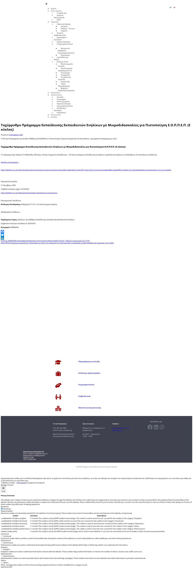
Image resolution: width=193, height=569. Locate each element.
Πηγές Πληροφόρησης (64, 85)
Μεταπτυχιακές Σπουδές (65, 65)
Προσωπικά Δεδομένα (120, 428)
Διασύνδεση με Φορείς (61, 58)
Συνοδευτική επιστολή (64, 78)
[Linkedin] (156, 427)
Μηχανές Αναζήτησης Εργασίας (66, 89)
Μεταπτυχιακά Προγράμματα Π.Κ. (65, 69)
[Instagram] (161, 427)
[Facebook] (96, 231)
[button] (110, 4)
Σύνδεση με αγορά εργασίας (89, 373)
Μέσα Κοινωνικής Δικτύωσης (89, 408)
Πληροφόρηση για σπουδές (89, 361)
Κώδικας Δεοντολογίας (59, 16)
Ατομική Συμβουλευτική (60, 34)
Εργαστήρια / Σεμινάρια (60, 38)
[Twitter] (96, 234)
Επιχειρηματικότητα (65, 44)
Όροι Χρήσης (117, 430)
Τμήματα (64, 31)
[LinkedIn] (96, 238)
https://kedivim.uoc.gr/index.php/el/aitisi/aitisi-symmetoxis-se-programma (29, 193)
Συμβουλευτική (84, 396)
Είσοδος (54, 117)
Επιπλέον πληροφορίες (9, 162)
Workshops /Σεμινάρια (60, 109)
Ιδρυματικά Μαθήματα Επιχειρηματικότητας (66, 50)
